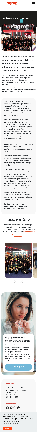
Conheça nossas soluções (18, 367)
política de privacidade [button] (10, 423)
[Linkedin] (18, 408)
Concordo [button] (7, 428)
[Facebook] (7, 408)
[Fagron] (9, 3)
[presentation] (15, 281)
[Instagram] (11, 408)
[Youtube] (14, 408)
